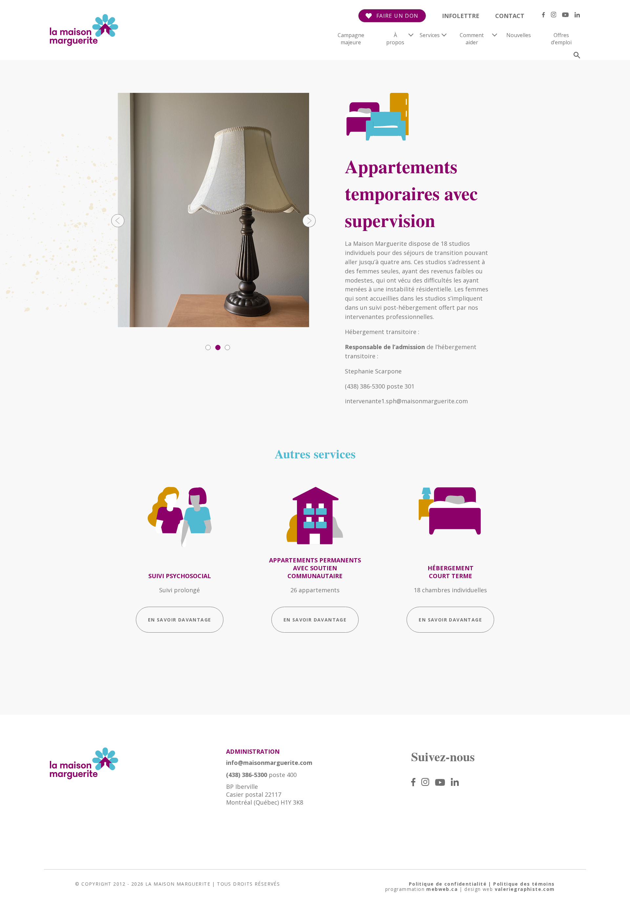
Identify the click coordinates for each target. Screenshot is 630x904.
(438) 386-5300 (246, 775)
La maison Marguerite (177, 884)
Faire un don (397, 16)
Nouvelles (518, 35)
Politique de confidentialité (448, 884)
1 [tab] (208, 347)
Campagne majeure (351, 39)
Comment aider (472, 39)
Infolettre (460, 16)
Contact (509, 16)
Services (430, 35)
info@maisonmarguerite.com (269, 763)
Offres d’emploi (561, 39)
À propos (395, 39)
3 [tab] (227, 347)
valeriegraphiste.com (525, 889)
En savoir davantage (179, 620)
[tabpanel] (213, 210)
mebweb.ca (442, 889)
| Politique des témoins (521, 884)
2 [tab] (217, 347)
